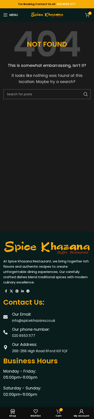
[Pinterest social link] (17, 291)
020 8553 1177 (66, 4)
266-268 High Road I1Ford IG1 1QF (40, 351)
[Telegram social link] (28, 291)
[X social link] (11, 291)
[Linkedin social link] (22, 291)
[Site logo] (47, 14)
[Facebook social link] (6, 291)
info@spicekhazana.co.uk (33, 320)
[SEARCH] (86, 94)
